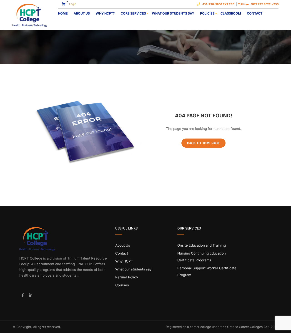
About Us (82, 13)
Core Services (133, 13)
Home (63, 13)
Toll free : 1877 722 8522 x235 (258, 4)
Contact (254, 13)
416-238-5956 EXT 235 (219, 4)
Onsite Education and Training (201, 245)
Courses (122, 285)
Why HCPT (124, 261)
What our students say (173, 13)
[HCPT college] (37, 238)
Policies (207, 13)
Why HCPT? (105, 13)
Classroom (231, 13)
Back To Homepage (203, 143)
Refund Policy (126, 277)
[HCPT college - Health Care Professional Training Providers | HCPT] (30, 15)
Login (72, 4)
